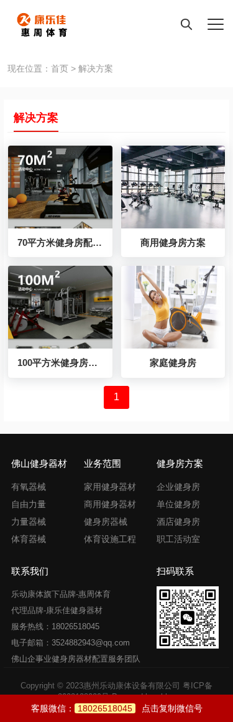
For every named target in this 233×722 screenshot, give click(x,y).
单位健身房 (178, 504)
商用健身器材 (110, 504)
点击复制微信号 (140, 708)
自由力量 (28, 504)
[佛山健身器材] (36, 25)
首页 (59, 68)
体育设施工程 (110, 539)
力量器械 (28, 522)
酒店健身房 (178, 522)
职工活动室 (178, 539)
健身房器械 (105, 522)
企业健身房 (178, 487)
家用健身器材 (110, 487)
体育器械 (28, 539)
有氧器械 (28, 487)
